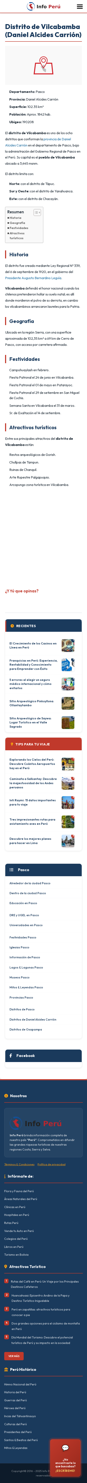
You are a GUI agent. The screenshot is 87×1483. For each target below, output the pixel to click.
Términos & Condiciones (19, 1164)
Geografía (17, 223)
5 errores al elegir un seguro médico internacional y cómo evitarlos (31, 684)
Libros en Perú (13, 1247)
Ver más (13, 1356)
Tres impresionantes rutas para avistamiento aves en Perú (32, 822)
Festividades (19, 228)
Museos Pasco (20, 977)
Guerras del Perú (15, 1400)
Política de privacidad (51, 1164)
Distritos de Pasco (22, 1009)
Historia (15, 218)
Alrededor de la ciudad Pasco (30, 883)
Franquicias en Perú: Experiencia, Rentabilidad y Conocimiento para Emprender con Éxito (34, 665)
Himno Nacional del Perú (20, 1384)
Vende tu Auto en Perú (19, 1231)
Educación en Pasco (23, 903)
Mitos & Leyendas (15, 1448)
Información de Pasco (25, 957)
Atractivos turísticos (17, 235)
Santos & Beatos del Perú (21, 1440)
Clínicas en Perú (14, 1207)
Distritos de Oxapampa (26, 1029)
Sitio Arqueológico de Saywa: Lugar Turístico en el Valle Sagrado (31, 722)
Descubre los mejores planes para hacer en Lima (30, 841)
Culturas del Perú (15, 1424)
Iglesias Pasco (19, 947)
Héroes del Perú (15, 1408)
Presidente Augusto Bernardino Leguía (33, 278)
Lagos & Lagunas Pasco (26, 967)
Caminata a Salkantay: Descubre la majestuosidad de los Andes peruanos (33, 783)
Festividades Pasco (23, 937)
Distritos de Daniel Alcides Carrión (33, 1019)
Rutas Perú (11, 1223)
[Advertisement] (43, 536)
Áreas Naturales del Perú (20, 1199)
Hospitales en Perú (16, 1215)
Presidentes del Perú (18, 1432)
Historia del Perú (15, 1392)
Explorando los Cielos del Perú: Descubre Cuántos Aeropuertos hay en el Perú (32, 764)
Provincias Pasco (21, 997)
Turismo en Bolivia (16, 1255)
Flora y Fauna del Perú (19, 1191)
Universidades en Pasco (26, 925)
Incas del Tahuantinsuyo (20, 1416)
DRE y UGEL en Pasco (24, 915)
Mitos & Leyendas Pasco (26, 987)
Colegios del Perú (16, 1239)
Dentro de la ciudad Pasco (28, 893)
